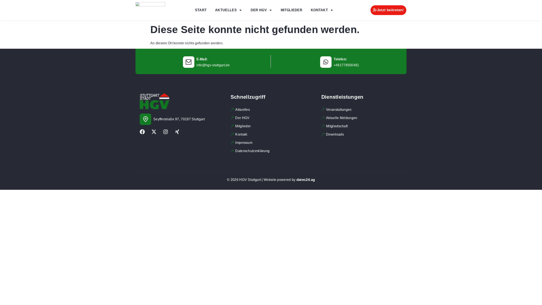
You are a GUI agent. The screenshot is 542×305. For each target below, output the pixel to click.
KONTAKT (319, 10)
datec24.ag (305, 180)
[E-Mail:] (188, 62)
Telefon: (340, 59)
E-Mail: (202, 59)
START (201, 10)
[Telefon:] (326, 62)
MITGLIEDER (291, 10)
